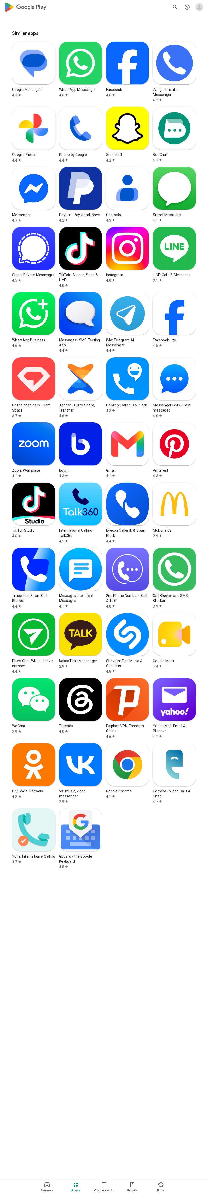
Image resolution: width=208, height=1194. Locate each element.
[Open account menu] (199, 7)
